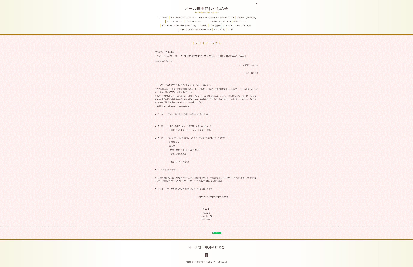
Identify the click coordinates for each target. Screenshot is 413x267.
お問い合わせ (215, 26)
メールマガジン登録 (243, 26)
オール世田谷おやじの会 (206, 8)
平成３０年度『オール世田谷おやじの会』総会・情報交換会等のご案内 (200, 55)
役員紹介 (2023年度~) (246, 17)
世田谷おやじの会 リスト (197, 21)
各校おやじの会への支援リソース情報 (195, 30)
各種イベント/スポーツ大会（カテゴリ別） (179, 26)
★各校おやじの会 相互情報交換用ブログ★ (216, 17)
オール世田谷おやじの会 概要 (183, 17)
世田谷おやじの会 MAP (220, 21)
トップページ (162, 17)
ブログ (230, 30)
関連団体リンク (239, 21)
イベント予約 (219, 30)
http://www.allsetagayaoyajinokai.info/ (212, 197)
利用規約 (203, 26)
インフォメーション (175, 21)
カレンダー (227, 26)
